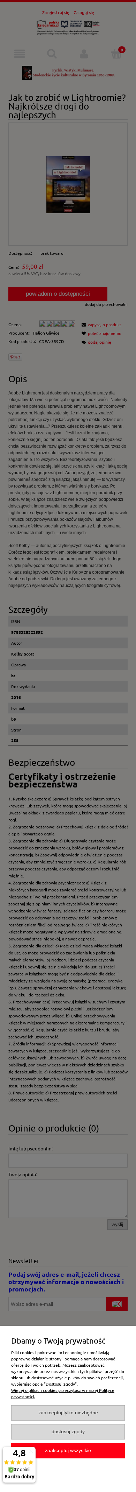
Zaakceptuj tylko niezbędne (68, 1412)
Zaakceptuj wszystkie (68, 1450)
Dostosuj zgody (68, 1431)
